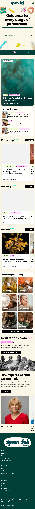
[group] (15, 412)
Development (24, 308)
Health (6, 326)
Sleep (5, 308)
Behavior (22, 326)
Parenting (7, 291)
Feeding (22, 291)
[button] (3, 3)
